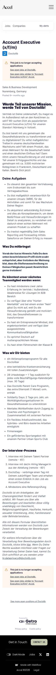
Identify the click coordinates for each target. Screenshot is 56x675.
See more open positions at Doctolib (28, 601)
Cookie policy (35, 629)
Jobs (32, 654)
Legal (36, 670)
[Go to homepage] (7, 7)
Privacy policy (21, 629)
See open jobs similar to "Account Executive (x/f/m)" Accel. (26, 75)
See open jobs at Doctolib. (23, 70)
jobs (7, 25)
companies (19, 25)
